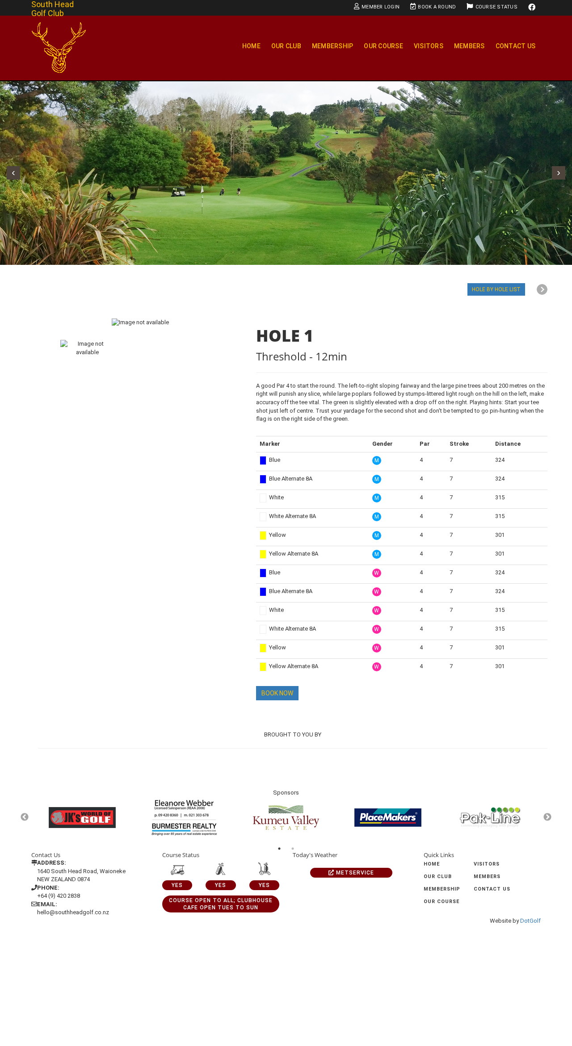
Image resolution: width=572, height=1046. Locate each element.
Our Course (383, 46)
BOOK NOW (277, 693)
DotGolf (530, 920)
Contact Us (516, 46)
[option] (140, 322)
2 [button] (292, 848)
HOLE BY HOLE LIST (496, 289)
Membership (332, 46)
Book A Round (437, 7)
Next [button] (547, 817)
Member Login (381, 7)
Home (251, 46)
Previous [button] (24, 817)
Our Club (286, 46)
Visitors (428, 46)
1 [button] (279, 848)
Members (469, 46)
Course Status (496, 7)
